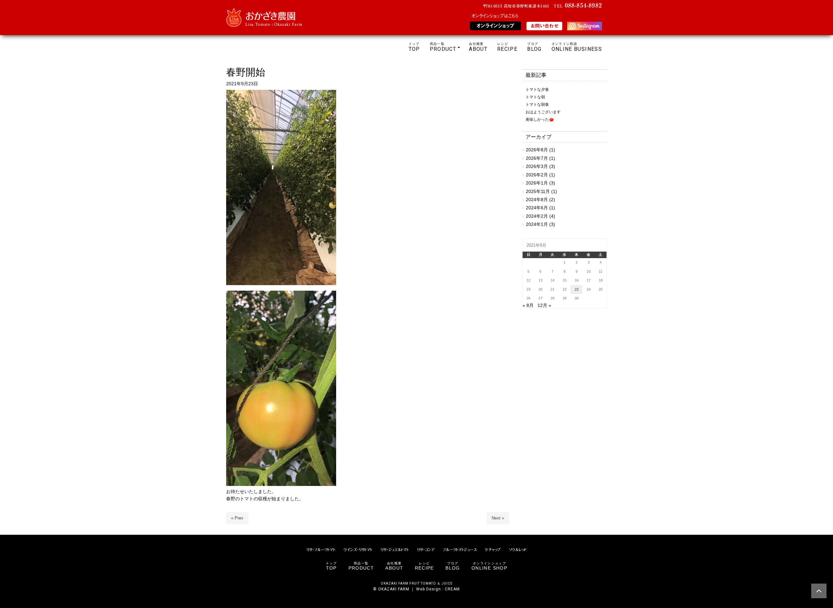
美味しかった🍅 (540, 119)
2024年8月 (537, 199)
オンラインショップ (495, 25)
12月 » (544, 305)
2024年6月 (537, 207)
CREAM (452, 589)
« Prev (237, 518)
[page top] (818, 591)
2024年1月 (537, 224)
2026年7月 (537, 158)
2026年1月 (537, 183)
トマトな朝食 (537, 104)
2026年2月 (537, 175)
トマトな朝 (535, 97)
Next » (498, 518)
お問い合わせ (544, 25)
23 (577, 289)
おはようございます (543, 112)
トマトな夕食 (537, 89)
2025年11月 (538, 191)
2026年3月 (537, 166)
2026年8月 (537, 149)
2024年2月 (537, 216)
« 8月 (528, 305)
